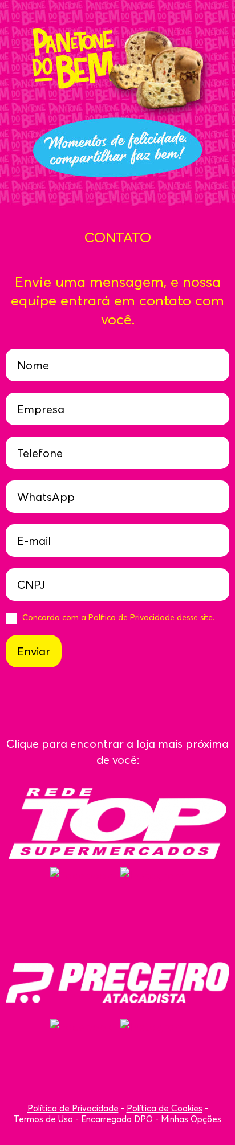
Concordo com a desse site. (118, 617)
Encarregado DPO (117, 1119)
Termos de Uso (43, 1119)
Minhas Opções (191, 1119)
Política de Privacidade (131, 617)
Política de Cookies (164, 1108)
